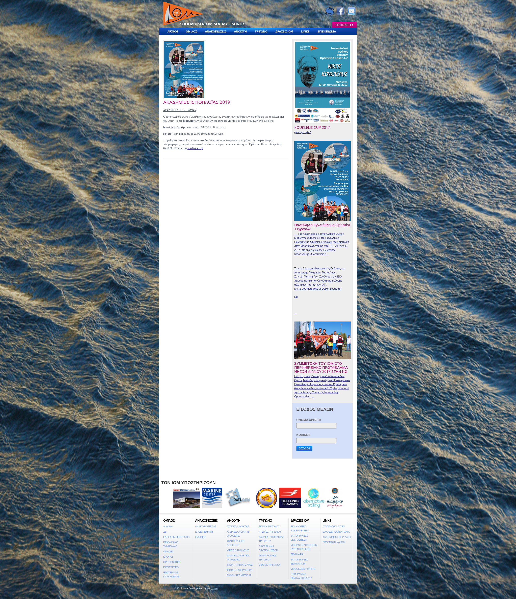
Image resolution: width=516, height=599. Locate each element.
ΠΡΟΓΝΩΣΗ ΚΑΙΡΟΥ (333, 542)
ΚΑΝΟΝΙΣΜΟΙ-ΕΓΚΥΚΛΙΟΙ (336, 537)
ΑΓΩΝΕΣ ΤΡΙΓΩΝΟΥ (270, 531)
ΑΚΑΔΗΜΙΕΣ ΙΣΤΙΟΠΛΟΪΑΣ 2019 (196, 102)
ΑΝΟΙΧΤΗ (240, 31)
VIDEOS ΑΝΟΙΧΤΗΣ (238, 550)
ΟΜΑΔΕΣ (168, 551)
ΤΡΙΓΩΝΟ (261, 31)
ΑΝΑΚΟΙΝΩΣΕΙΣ (215, 31)
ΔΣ (164, 531)
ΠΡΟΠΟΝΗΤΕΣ (171, 562)
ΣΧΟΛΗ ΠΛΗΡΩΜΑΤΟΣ (240, 564)
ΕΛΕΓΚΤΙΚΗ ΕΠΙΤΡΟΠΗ (176, 537)
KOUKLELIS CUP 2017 (312, 127)
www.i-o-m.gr (166, 588)
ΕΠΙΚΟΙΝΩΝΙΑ (326, 31)
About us (168, 526)
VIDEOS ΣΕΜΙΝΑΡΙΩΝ (303, 569)
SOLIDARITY (344, 25)
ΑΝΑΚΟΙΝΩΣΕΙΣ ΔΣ (205, 526)
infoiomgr (195, 148)
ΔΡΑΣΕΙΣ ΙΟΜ (284, 31)
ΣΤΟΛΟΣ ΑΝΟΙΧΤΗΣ (238, 526)
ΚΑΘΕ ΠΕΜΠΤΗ (204, 531)
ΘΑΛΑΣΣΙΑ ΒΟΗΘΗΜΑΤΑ (336, 531)
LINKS (305, 31)
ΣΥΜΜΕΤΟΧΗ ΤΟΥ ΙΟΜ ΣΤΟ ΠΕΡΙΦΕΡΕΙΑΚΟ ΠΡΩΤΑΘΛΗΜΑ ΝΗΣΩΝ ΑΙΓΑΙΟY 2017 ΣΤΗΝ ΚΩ (321, 367)
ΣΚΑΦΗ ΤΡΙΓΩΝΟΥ (269, 526)
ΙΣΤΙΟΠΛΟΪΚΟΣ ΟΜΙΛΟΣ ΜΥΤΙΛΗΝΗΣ (211, 24)
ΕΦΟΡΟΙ (168, 556)
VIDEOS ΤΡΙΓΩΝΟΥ (270, 564)
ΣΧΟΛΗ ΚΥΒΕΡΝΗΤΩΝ (240, 570)
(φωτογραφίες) (302, 132)
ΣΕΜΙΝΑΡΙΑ (297, 554)
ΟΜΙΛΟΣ (191, 31)
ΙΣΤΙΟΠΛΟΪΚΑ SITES (333, 526)
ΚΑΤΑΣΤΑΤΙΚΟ (171, 567)
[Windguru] (330, 8)
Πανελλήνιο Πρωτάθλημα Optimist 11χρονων (322, 227)
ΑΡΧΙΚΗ (172, 31)
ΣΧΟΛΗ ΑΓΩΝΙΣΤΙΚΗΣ (239, 575)
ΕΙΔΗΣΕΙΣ (200, 537)
